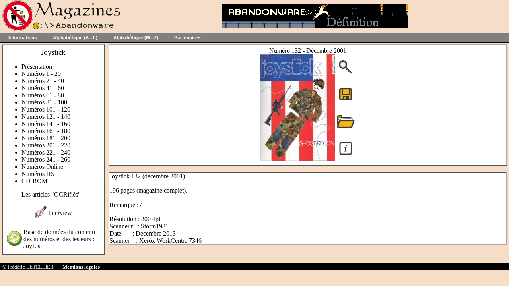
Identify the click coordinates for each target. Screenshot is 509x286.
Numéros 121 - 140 (45, 116)
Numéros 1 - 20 (41, 73)
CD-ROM (34, 181)
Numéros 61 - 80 (42, 95)
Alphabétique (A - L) (75, 38)
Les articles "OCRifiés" (51, 194)
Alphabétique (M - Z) (135, 38)
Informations (22, 38)
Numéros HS (37, 173)
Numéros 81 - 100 (44, 102)
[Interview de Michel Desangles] (41, 216)
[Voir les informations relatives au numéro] (346, 154)
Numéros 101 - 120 (45, 109)
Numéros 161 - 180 (45, 131)
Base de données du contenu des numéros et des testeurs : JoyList (59, 238)
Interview (60, 212)
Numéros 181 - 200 (45, 138)
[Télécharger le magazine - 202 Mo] (346, 100)
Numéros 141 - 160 (45, 123)
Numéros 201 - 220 (45, 145)
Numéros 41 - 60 (42, 88)
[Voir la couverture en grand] (346, 73)
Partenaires (187, 38)
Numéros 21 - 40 (42, 80)
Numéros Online (42, 166)
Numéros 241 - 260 (45, 159)
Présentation (36, 66)
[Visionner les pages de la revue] (297, 159)
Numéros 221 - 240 (45, 152)
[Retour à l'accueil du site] (60, 29)
